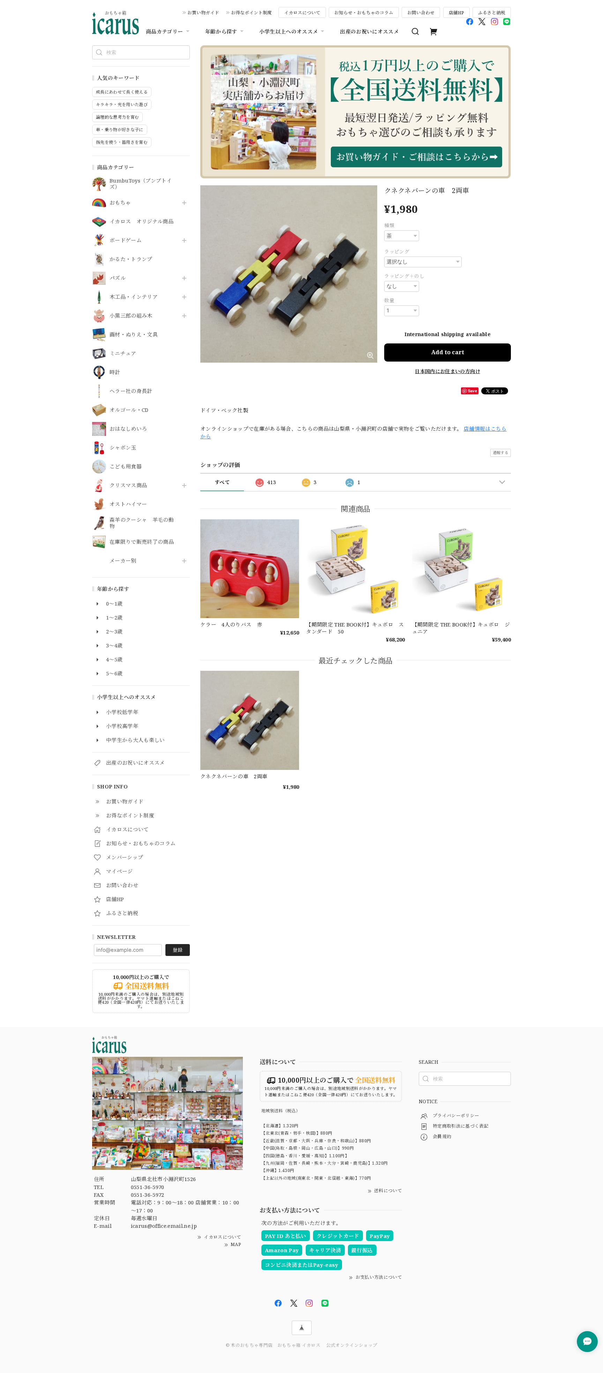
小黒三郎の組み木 (131, 316)
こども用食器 (126, 466)
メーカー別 (123, 561)
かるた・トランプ (131, 259)
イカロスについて (302, 12)
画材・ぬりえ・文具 (134, 335)
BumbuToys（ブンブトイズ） (141, 184)
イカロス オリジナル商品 (141, 221)
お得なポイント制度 (251, 12)
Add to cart (447, 352)
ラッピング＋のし (404, 276)
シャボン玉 (123, 448)
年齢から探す (221, 31)
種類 (389, 225)
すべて (222, 482)
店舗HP (456, 12)
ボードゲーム (126, 240)
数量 (389, 300)
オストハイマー (128, 504)
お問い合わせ (420, 12)
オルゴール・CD (129, 410)
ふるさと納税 (491, 12)
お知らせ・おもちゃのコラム (363, 12)
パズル (118, 278)
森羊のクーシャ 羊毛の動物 (142, 523)
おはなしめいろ (128, 429)
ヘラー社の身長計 (131, 391)
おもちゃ (120, 203)
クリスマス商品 (128, 485)
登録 (178, 950)
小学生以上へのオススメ (288, 31)
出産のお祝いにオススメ (369, 31)
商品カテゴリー (164, 31)
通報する (500, 452)
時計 (115, 372)
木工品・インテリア (134, 297)
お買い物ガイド (203, 12)
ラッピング (396, 251)
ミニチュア (123, 353)
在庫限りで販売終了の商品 (142, 542)
